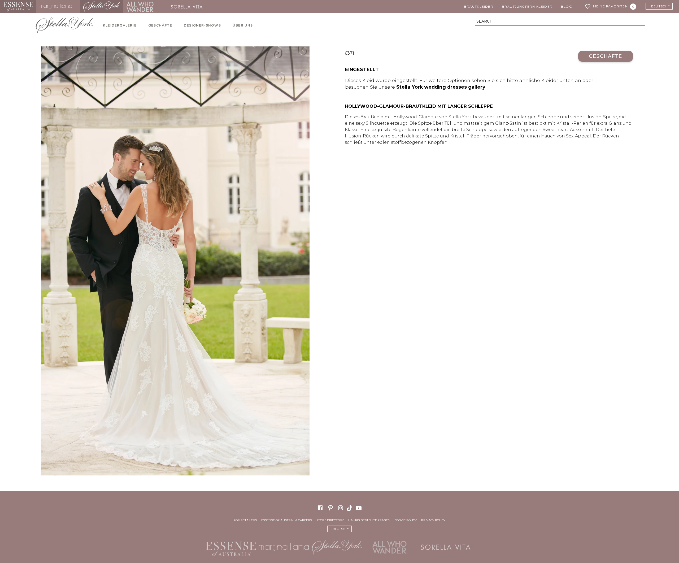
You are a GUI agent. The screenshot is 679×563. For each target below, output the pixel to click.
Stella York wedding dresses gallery (440, 87)
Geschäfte (160, 25)
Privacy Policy (433, 520)
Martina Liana (58, 6)
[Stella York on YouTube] (359, 507)
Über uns (243, 25)
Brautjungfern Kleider (527, 6)
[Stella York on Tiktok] (350, 507)
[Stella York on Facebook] (320, 508)
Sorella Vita (188, 6)
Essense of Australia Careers (286, 520)
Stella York (101, 6)
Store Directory (330, 520)
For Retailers (245, 520)
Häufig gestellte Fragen (369, 520)
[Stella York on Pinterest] (330, 508)
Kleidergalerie (120, 25)
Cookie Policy (406, 520)
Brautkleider (478, 6)
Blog (566, 6)
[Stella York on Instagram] (340, 508)
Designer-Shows (202, 25)
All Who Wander (140, 6)
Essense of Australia (18, 6)
